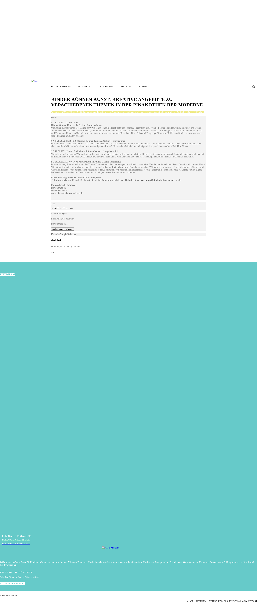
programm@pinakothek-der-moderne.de (160, 180)
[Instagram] (87, 81)
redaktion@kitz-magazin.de (27, 577)
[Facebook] (80, 81)
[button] (253, 86)
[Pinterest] (94, 81)
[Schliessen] (52, 252)
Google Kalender (68, 234)
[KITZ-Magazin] (128, 552)
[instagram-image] (43, 321)
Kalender (55, 234)
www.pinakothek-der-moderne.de (67, 193)
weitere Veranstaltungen (62, 229)
